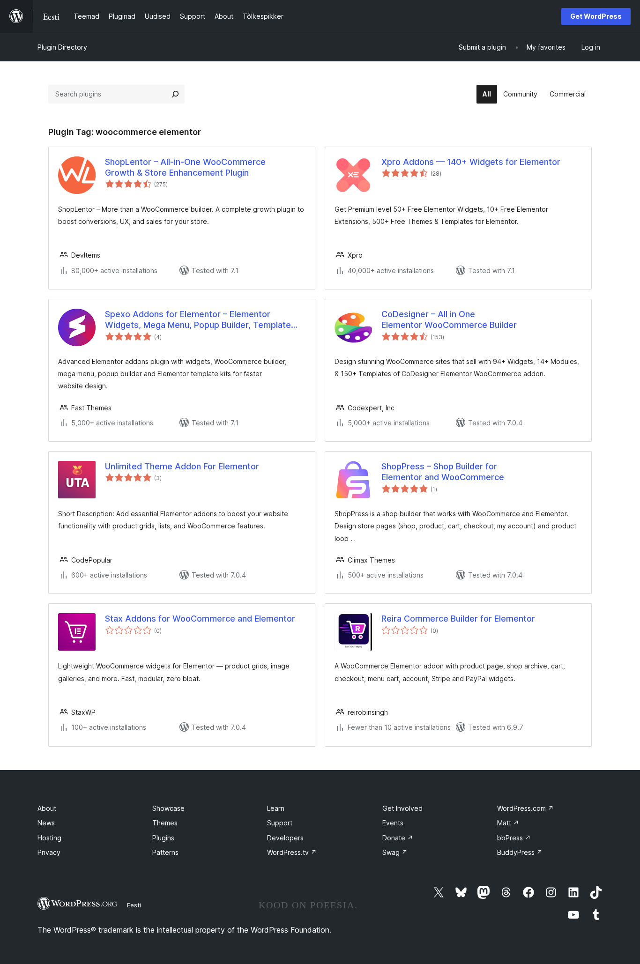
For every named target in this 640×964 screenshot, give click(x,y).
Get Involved (402, 808)
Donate (397, 838)
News (46, 823)
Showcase (168, 808)
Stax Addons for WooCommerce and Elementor (200, 618)
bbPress (514, 838)
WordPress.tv (292, 852)
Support (279, 823)
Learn (275, 808)
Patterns (165, 852)
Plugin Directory (62, 47)
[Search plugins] (175, 94)
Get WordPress (596, 16)
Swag (395, 852)
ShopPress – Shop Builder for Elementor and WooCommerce (442, 471)
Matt (508, 823)
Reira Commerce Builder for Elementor (458, 618)
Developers (285, 838)
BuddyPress (520, 852)
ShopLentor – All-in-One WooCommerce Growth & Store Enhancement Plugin (185, 167)
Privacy (48, 852)
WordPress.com (525, 808)
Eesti (134, 905)
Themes (165, 823)
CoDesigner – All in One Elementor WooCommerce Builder (449, 319)
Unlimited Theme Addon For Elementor (182, 466)
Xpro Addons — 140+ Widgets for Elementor (470, 162)
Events (392, 823)
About (46, 808)
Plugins (163, 838)
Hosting (49, 838)
